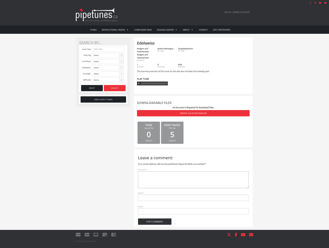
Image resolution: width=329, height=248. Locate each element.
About (186, 29)
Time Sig (87, 55)
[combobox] (108, 55)
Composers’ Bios (143, 29)
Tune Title (86, 49)
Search (114, 88)
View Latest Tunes (103, 99)
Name (141, 193)
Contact (203, 29)
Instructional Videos (113, 29)
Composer (86, 67)
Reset (92, 88)
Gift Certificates (221, 29)
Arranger (87, 73)
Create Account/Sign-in (193, 113)
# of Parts (87, 61)
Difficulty (87, 80)
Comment (142, 170)
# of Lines (161, 67)
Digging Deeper (165, 29)
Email (140, 206)
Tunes (93, 29)
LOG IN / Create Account (237, 12)
